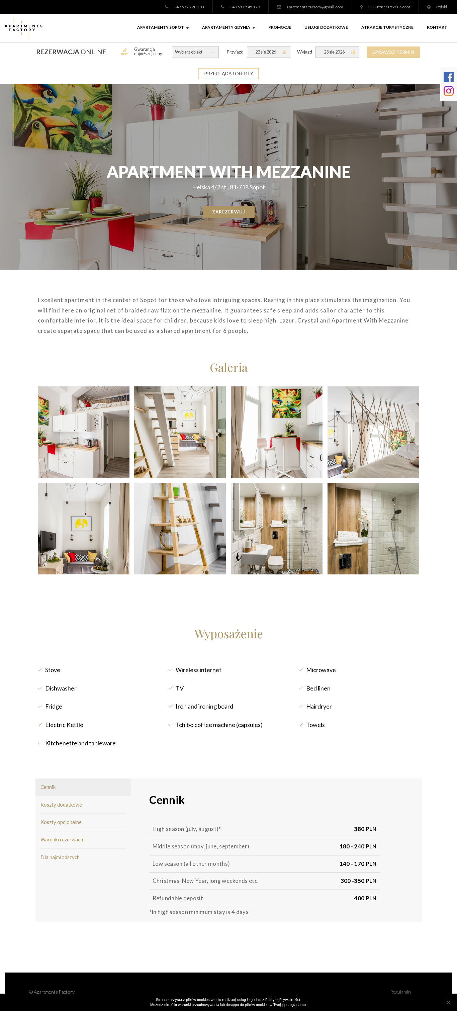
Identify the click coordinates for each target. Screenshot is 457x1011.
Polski (441, 6)
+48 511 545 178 (245, 6)
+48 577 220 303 (189, 6)
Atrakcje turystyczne (387, 27)
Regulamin (400, 992)
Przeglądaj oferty (228, 73)
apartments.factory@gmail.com (315, 6)
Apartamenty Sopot (160, 27)
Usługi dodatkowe (326, 27)
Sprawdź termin (393, 52)
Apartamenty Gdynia (226, 27)
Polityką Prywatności (282, 999)
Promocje (279, 27)
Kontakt (437, 27)
